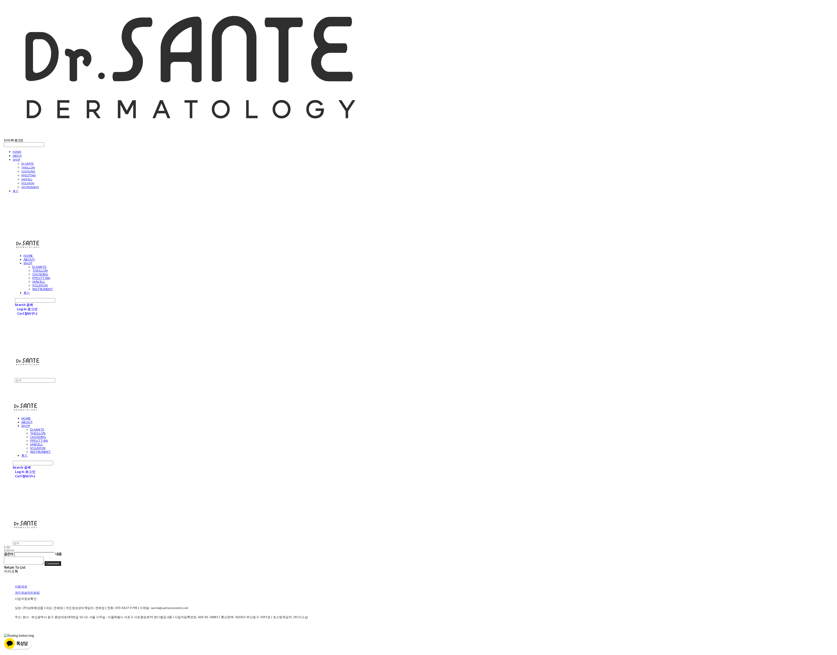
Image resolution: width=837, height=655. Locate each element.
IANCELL (26, 179)
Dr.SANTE (27, 163)
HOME (17, 152)
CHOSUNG (28, 171)
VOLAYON (27, 183)
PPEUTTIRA (28, 175)
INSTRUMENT (30, 187)
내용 (58, 554)
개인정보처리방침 (27, 592)
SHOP (16, 160)
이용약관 (21, 586)
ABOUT (17, 156)
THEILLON (28, 167)
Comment (52, 563)
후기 (15, 191)
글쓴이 (9, 554)
